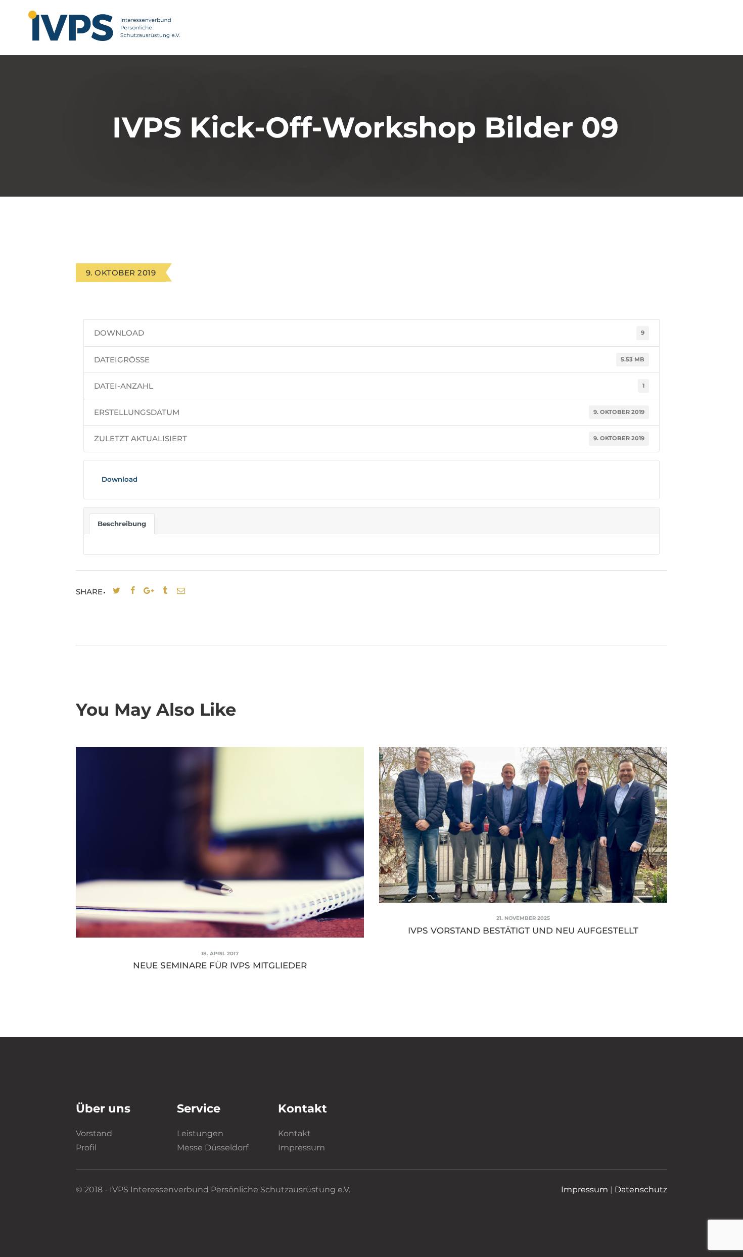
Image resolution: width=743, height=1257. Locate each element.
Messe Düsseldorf (212, 1147)
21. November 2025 (523, 918)
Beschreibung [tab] (122, 524)
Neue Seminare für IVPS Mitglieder (220, 965)
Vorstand (94, 1133)
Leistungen (200, 1133)
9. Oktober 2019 (121, 272)
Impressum (301, 1147)
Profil (86, 1147)
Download (119, 479)
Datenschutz (641, 1189)
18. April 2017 (220, 953)
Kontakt (294, 1133)
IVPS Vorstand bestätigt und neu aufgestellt (523, 930)
